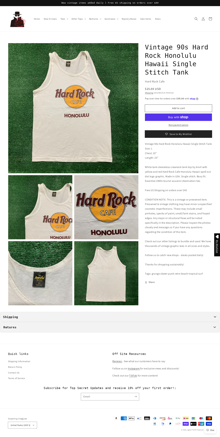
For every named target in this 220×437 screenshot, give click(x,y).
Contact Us (13, 372)
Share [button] (152, 282)
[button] (196, 18)
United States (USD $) (20, 425)
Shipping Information (19, 361)
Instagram (134, 368)
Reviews (117, 361)
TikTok (133, 375)
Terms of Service (16, 378)
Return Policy (15, 367)
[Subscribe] (135, 396)
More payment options (178, 125)
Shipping (149, 92)
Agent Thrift (191, 430)
